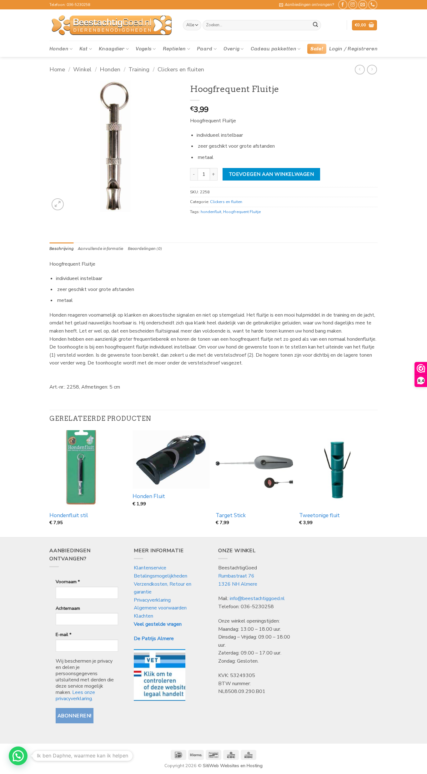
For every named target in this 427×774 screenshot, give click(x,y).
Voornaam (68, 581)
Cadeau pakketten (273, 49)
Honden (58, 49)
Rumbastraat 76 (236, 576)
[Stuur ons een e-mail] (362, 4)
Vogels (144, 49)
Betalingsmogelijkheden (160, 576)
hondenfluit (211, 212)
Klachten (143, 616)
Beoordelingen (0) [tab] (145, 248)
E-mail (63, 634)
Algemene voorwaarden (160, 607)
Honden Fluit (149, 496)
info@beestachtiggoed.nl (257, 598)
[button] (306, 4)
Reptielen (174, 49)
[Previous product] (372, 69)
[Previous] (49, 483)
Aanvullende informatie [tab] (100, 248)
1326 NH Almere (237, 584)
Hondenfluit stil (68, 515)
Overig (231, 49)
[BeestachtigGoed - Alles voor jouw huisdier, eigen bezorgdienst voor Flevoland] (111, 25)
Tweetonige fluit (319, 515)
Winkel (82, 69)
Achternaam (68, 608)
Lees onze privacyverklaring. (75, 695)
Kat (83, 49)
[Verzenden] (315, 25)
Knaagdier (112, 49)
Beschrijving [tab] (61, 248)
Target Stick (231, 515)
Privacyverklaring (152, 600)
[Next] (375, 483)
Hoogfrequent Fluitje (242, 212)
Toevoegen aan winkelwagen (271, 174)
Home (57, 69)
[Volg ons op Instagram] (352, 4)
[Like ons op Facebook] (342, 4)
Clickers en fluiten (181, 69)
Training (138, 69)
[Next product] (359, 69)
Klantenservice (151, 567)
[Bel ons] (372, 4)
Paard (205, 49)
